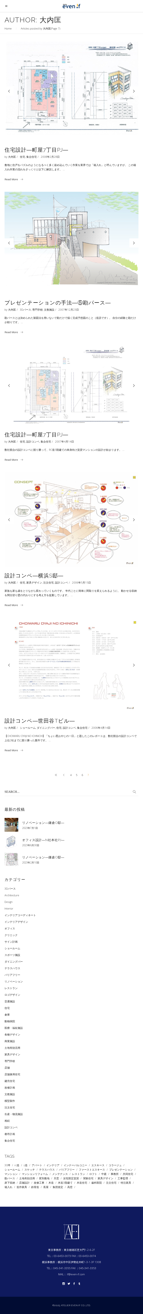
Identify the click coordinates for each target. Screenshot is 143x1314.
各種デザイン (12, 1034)
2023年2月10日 (30, 862)
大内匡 (12, 156)
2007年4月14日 (64, 441)
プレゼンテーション (121, 1169)
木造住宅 (82, 1182)
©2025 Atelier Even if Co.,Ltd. (71, 1305)
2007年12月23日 (68, 309)
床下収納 (10, 1182)
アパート (37, 1165)
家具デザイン (34, 582)
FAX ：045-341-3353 (83, 1268)
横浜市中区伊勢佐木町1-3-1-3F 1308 (79, 1262)
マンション (11, 1174)
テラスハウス (12, 968)
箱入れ (8, 1187)
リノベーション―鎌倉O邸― (43, 823)
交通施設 (10, 1001)
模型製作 (10, 1101)
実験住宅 (88, 1178)
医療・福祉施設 (14, 1028)
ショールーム (28, 727)
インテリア (52, 1165)
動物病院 (10, 1021)
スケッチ (29, 1169)
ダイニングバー (46, 727)
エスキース (97, 1165)
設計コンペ (32, 441)
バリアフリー (12, 975)
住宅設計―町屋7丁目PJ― (36, 150)
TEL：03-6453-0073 (59, 1256)
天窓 (56, 1178)
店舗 (7, 1067)
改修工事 (39, 1182)
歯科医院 (96, 1182)
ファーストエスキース (92, 1169)
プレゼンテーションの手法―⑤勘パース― (58, 303)
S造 (26, 1165)
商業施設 (10, 1041)
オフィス (10, 928)
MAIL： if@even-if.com (71, 1274)
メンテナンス (60, 1174)
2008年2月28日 (50, 156)
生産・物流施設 (14, 1114)
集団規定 (58, 1187)
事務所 (115, 1174)
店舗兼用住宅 (12, 1074)
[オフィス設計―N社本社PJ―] (11, 842)
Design (9, 902)
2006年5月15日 (81, 582)
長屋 (45, 1187)
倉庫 (7, 1014)
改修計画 (10, 1087)
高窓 (70, 1187)
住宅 (22, 156)
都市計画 (10, 1134)
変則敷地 (44, 1178)
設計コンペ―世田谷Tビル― (40, 721)
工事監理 (123, 1178)
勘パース (10, 1178)
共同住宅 (128, 1174)
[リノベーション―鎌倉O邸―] (11, 825)
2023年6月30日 (30, 845)
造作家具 (22, 1187)
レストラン (11, 988)
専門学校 (37, 309)
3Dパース (25, 309)
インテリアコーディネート (20, 915)
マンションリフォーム (35, 1174)
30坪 (7, 1165)
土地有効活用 (12, 1047)
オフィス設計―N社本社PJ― (43, 840)
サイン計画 (11, 941)
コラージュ (115, 1165)
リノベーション (14, 981)
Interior (9, 908)
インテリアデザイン (16, 921)
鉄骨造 (35, 1187)
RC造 (16, 1165)
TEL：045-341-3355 (59, 1268)
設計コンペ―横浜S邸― (34, 576)
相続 (7, 1120)
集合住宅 (31, 156)
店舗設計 (24, 1182)
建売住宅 (10, 1081)
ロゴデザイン (12, 994)
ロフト (93, 1174)
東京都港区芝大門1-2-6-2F (79, 1250)
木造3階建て (65, 1182)
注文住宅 (48, 582)
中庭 (104, 1174)
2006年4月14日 (101, 727)
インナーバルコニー (75, 1165)
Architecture (12, 895)
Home (8, 28)
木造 (51, 1182)
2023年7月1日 (30, 828)
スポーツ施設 (12, 955)
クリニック (11, 935)
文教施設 (49, 309)
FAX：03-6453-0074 (84, 1256)
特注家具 (126, 1182)
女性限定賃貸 (71, 1178)
